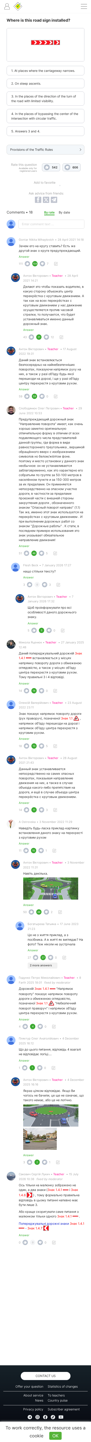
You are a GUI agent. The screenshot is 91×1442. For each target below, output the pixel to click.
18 (20, 746)
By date (64, 212)
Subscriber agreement (64, 1409)
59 (20, 396)
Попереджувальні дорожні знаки (44, 1223)
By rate (49, 212)
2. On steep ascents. (26, 83)
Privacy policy (33, 1409)
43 (25, 337)
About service (33, 1395)
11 (20, 850)
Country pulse (58, 1400)
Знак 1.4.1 (42, 988)
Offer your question (29, 1386)
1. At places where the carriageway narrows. (43, 70)
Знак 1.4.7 (35, 1228)
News (39, 1400)
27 (29, 957)
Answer (24, 256)
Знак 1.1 (67, 718)
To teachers (56, 1395)
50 (25, 912)
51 (20, 553)
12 (52, 337)
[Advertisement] (45, 1306)
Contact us (46, 1376)
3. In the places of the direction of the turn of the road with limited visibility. (43, 98)
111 (21, 263)
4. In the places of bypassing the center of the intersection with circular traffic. (44, 116)
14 (20, 690)
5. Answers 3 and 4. (25, 131)
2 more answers (41, 965)
